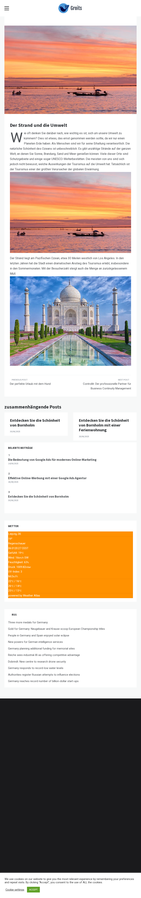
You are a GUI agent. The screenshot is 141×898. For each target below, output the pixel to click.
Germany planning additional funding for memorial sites (41, 648)
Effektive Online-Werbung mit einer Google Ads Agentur (47, 478)
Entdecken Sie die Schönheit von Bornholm (35, 423)
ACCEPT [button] (33, 889)
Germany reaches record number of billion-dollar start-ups (43, 681)
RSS (14, 614)
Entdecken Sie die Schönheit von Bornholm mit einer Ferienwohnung (104, 425)
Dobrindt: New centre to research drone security (37, 661)
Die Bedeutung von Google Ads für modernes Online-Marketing (52, 460)
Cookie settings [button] (15, 889)
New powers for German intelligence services (35, 642)
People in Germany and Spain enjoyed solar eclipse (38, 635)
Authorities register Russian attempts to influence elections (44, 674)
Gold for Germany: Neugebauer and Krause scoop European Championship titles (56, 629)
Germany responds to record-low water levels (35, 668)
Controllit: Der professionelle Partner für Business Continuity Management (107, 386)
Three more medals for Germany (28, 622)
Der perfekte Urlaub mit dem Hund (30, 383)
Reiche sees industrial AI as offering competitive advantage (44, 655)
